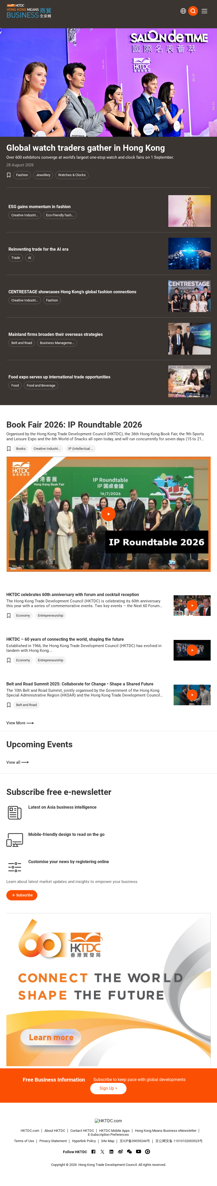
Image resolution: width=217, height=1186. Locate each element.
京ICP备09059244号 (135, 1141)
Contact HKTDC (82, 1131)
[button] (204, 11)
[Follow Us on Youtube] (138, 1151)
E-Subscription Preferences (108, 1135)
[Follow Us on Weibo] (120, 1151)
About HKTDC (54, 1131)
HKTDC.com (30, 1131)
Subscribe (24, 895)
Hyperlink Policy (84, 1141)
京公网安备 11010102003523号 (179, 1141)
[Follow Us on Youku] (147, 1151)
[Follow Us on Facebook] (93, 1151)
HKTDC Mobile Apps (114, 1131)
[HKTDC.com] (109, 1121)
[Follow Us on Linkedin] (111, 1151)
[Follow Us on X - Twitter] (102, 1151)
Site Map (107, 1141)
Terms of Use (24, 1141)
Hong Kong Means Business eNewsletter (165, 1131)
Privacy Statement (53, 1141)
